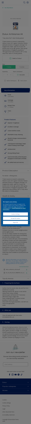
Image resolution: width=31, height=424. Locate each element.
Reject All (15, 222)
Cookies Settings (15, 214)
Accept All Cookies (15, 218)
